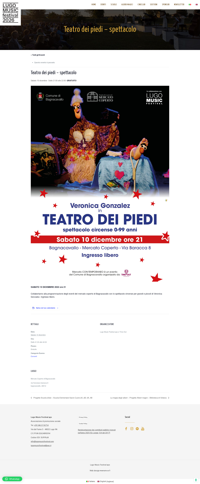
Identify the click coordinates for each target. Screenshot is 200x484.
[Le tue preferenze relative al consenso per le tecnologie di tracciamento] (196, 480)
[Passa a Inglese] (196, 4)
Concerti (34, 356)
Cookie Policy (83, 423)
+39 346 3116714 (41, 425)
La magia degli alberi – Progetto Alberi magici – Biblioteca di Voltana (138, 397)
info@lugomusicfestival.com (42, 441)
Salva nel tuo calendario (45, 308)
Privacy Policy (83, 417)
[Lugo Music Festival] (10, 12)
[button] (12, 479)
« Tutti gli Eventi (38, 55)
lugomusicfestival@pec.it (41, 445)
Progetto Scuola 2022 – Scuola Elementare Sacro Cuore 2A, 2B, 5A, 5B (62, 397)
